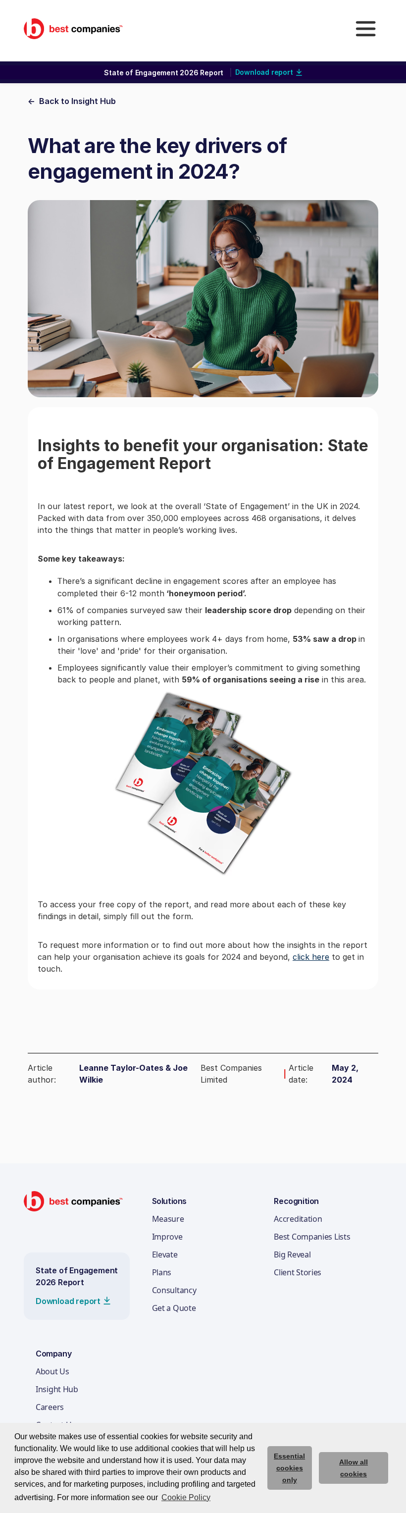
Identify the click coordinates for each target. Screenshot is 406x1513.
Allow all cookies (353, 1468)
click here (311, 957)
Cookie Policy (185, 1497)
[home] (73, 28)
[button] (365, 28)
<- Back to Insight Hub (72, 101)
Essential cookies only (289, 1468)
